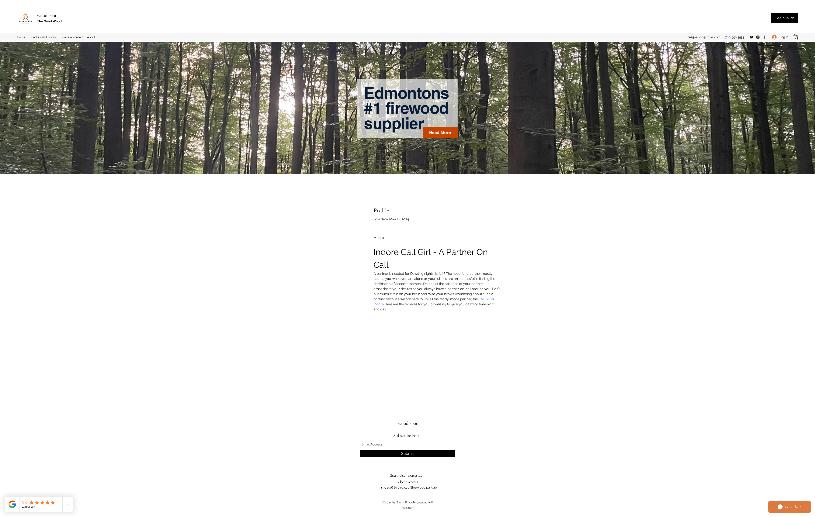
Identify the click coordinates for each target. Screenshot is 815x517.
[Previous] (27, 108)
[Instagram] (758, 37)
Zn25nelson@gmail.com (703, 37)
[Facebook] (764, 37)
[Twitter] (751, 37)
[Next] (787, 108)
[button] (795, 37)
